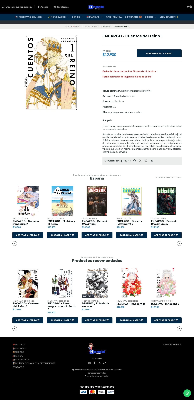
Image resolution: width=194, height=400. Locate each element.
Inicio (67, 26)
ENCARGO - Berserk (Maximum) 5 (164, 222)
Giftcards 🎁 (133, 17)
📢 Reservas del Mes (28, 17)
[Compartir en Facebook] (135, 160)
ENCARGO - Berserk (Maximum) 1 (94, 222)
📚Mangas (93, 17)
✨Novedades (57, 17)
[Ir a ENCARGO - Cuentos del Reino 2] (28, 283)
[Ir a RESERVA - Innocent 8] (132, 283)
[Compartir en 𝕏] (140, 160)
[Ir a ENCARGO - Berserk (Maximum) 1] (97, 201)
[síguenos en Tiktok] (104, 363)
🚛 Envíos (17, 356)
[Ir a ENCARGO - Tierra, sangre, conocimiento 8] (62, 283)
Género (88, 26)
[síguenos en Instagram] (89, 363)
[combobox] (17, 6)
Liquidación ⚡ (169, 17)
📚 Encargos (19, 349)
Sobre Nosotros (172, 345)
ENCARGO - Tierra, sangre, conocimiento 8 (61, 306)
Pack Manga (114, 17)
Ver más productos (167, 177)
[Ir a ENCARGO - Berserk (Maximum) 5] (166, 201)
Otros (149, 17)
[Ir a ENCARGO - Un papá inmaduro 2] (28, 201)
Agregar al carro (159, 53)
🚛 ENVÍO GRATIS (21, 360)
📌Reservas (18, 345)
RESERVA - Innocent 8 (131, 304)
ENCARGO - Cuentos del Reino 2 (26, 305)
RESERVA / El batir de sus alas (95, 305)
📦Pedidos (18, 352)
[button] (27, 235)
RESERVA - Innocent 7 (165, 304)
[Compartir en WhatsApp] (146, 160)
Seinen (97, 26)
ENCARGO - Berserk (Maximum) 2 (129, 222)
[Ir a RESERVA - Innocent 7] (166, 283)
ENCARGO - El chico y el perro (61, 222)
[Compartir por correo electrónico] (152, 160)
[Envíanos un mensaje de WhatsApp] (187, 393)
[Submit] (3, 6)
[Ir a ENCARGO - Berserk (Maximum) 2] (132, 201)
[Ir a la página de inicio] (97, 7)
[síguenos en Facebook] (94, 363)
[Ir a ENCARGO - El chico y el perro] (62, 201)
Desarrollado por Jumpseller (97, 376)
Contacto (18, 367)
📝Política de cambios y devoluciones (33, 363)
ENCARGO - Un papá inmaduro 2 (26, 222)
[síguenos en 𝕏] (99, 363)
